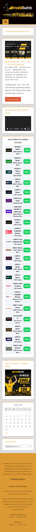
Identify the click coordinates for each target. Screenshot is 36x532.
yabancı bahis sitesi (11, 80)
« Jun (6, 433)
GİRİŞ (27, 150)
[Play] (8, 129)
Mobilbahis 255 (10, 77)
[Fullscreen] (29, 129)
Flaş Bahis (16, 72)
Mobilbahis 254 (21, 75)
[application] (18, 123)
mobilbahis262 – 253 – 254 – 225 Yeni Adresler (17, 63)
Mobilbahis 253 (10, 75)
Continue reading (12, 99)
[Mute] (25, 129)
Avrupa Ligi (8, 72)
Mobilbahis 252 (20, 70)
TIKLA (26, 161)
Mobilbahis (24, 72)
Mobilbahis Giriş (21, 77)
